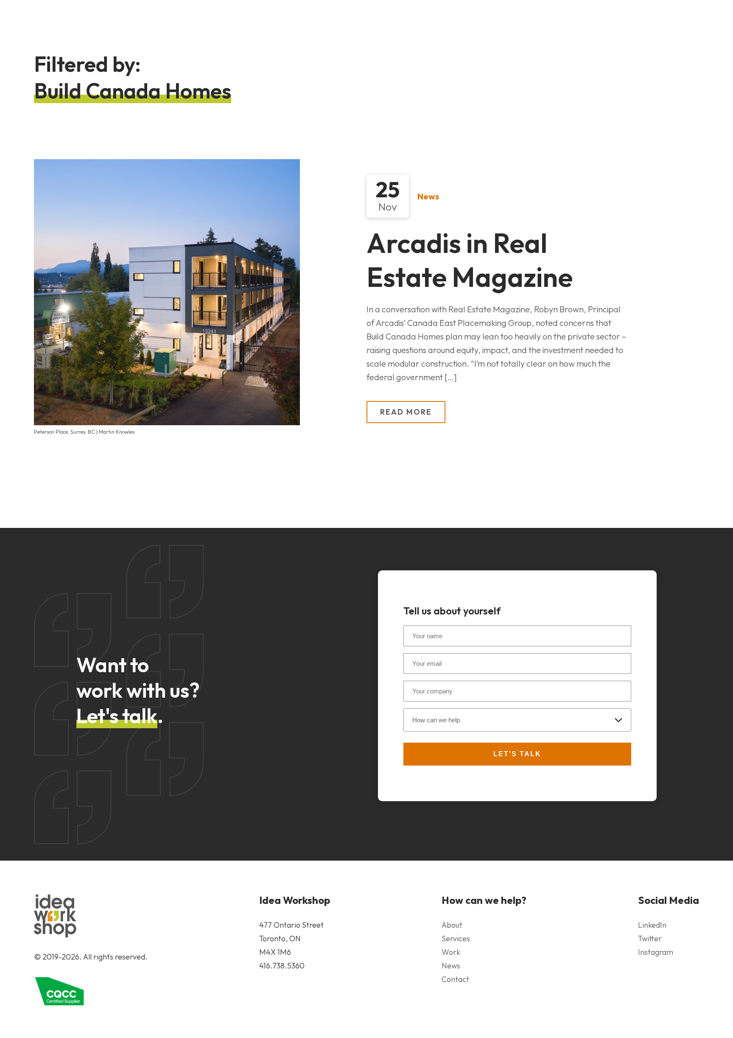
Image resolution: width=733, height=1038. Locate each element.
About (452, 925)
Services (456, 938)
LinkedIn (652, 925)
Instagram (655, 952)
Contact (455, 979)
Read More (406, 412)
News (428, 196)
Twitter (650, 938)
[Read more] (167, 292)
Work (451, 952)
